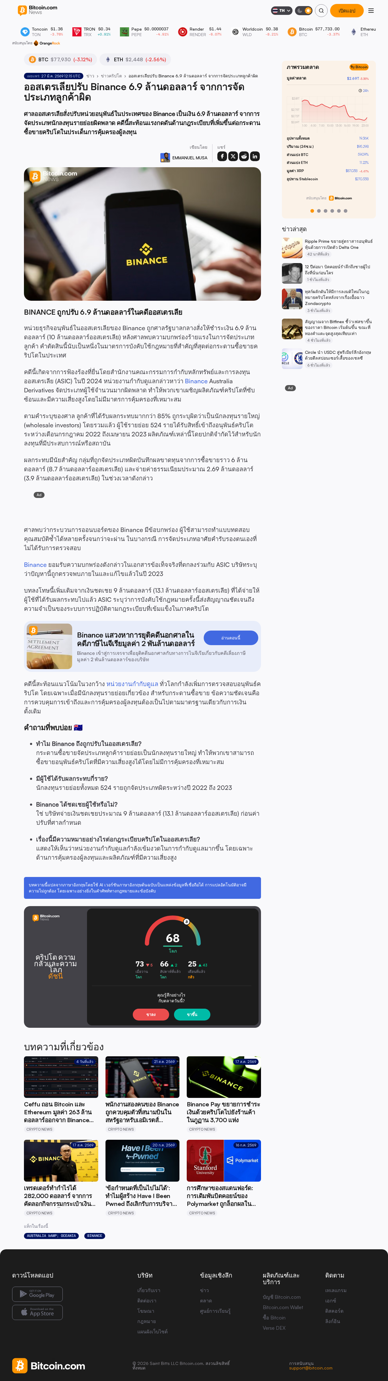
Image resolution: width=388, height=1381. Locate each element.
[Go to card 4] (332, 211)
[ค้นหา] (321, 10)
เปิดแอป (347, 11)
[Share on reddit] (244, 156)
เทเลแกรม (336, 1290)
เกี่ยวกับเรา (148, 1290)
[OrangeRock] (47, 43)
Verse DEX (274, 1328)
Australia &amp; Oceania (51, 1236)
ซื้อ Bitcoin (274, 1318)
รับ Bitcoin (361, 72)
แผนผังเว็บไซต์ (152, 1332)
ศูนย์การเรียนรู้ (215, 1311)
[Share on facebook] (222, 156)
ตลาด (206, 1301)
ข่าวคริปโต (111, 75)
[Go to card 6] (345, 211)
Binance (196, 381)
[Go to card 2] (319, 211)
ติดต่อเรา (146, 1301)
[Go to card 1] (312, 211)
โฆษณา (145, 1311)
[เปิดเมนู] (371, 10)
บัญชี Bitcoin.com (282, 1297)
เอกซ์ (330, 1301)
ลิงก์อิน (332, 1321)
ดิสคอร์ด (334, 1311)
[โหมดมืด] (304, 10)
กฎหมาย (146, 1321)
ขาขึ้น (192, 1014)
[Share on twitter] (233, 156)
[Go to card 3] (325, 211)
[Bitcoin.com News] (37, 10)
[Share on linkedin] (255, 156)
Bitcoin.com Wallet (283, 1307)
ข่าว (90, 75)
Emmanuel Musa (189, 157)
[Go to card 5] (339, 211)
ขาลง (151, 1014)
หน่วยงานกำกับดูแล (132, 684)
